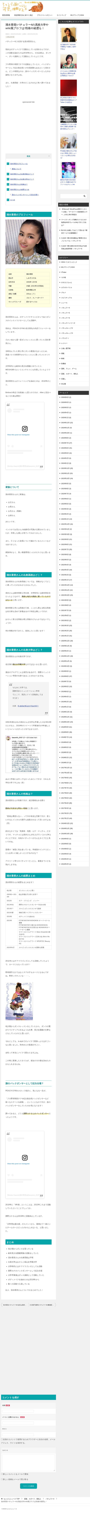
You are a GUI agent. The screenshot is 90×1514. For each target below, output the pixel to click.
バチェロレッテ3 (67, 333)
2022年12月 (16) (67, 524)
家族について (16, 169)
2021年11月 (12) (67, 590)
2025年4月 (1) (66, 412)
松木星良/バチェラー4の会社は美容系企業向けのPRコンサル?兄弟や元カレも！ (16, 1305)
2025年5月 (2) (66, 407)
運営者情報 (6, 15)
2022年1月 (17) (66, 580)
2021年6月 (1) (66, 615)
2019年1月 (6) (66, 707)
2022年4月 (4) (66, 565)
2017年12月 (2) (66, 767)
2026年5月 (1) (66, 402)
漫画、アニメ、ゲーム (69, 368)
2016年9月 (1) (66, 839)
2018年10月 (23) (67, 722)
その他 (63, 277)
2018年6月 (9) (66, 742)
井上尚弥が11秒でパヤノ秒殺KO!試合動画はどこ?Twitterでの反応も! (68, 100)
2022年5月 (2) (66, 560)
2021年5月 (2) (66, 620)
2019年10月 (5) (66, 666)
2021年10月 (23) (67, 595)
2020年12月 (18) (67, 641)
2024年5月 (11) (66, 453)
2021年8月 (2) (66, 605)
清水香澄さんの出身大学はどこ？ (22, 179)
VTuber (63, 272)
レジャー (64, 343)
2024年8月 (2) (66, 438)
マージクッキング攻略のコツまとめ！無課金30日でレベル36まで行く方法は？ (74, 222)
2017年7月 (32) (66, 788)
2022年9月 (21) (66, 539)
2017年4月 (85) (66, 803)
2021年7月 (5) (66, 610)
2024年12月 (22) (67, 422)
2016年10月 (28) (67, 833)
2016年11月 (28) (67, 828)
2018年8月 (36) (66, 732)
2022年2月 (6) (66, 575)
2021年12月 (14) (67, 585)
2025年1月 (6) (66, 417)
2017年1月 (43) (66, 818)
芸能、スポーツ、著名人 (69, 374)
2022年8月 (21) (66, 544)
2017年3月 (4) (66, 808)
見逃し (63, 379)
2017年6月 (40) (66, 793)
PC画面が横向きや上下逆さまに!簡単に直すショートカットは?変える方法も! (68, 154)
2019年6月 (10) (66, 686)
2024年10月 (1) (66, 433)
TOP (12, 1499)
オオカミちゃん (66, 282)
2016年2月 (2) (66, 864)
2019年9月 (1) (66, 671)
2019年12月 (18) (67, 656)
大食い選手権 (65, 348)
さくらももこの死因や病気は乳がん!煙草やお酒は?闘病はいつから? (68, 73)
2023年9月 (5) (66, 483)
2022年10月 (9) (66, 534)
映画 (62, 358)
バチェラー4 (10, 37)
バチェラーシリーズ (68, 323)
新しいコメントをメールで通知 (15, 1474)
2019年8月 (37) (66, 676)
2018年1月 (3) (66, 762)
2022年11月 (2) (66, 529)
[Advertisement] (28, 123)
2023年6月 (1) (66, 499)
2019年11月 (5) (66, 661)
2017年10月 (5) (66, 773)
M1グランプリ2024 (77, 15)
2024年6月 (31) (66, 448)
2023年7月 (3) (66, 494)
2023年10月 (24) (67, 478)
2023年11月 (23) (67, 473)
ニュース (64, 303)
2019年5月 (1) (66, 691)
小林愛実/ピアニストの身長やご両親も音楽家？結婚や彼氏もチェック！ (68, 127)
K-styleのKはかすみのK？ (28, 706)
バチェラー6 (65, 318)
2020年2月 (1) (66, 651)
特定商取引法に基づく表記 (23, 15)
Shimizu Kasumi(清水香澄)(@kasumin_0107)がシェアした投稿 (30, 466)
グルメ (63, 292)
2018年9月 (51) (66, 727)
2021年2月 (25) (66, 631)
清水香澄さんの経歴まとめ (19, 189)
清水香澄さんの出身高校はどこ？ (22, 174)
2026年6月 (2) (66, 397)
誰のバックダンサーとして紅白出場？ (25, 195)
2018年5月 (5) (66, 747)
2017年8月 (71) (66, 783)
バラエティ (65, 338)
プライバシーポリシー (44, 15)
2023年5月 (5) (66, 504)
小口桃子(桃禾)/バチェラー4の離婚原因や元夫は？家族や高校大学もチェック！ (43, 1305)
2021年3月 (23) (66, 625)
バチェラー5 (65, 313)
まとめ (12, 200)
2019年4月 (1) (66, 696)
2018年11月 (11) (66, 717)
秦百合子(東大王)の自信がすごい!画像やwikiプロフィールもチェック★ (68, 182)
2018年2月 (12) (66, 757)
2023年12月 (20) (67, 468)
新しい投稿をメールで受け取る (15, 1479)
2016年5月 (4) (66, 854)
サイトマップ (61, 15)
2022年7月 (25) (66, 549)
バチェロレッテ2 (67, 328)
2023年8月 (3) (66, 488)
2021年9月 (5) (66, 600)
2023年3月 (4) (66, 509)
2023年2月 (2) (66, 514)
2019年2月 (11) (66, 701)
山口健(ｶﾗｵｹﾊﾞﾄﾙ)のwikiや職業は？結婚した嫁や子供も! (68, 47)
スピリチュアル (66, 298)
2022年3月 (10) (66, 570)
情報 (62, 353)
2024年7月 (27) (66, 443)
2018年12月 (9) (66, 712)
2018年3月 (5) (66, 752)
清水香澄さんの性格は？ (19, 184)
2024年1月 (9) (66, 463)
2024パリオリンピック (69, 262)
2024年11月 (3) (66, 428)
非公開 (63, 384)
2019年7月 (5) (66, 681)
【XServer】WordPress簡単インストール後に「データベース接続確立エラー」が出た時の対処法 (74, 211)
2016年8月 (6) (66, 844)
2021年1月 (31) (66, 636)
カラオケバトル (66, 287)
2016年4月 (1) (66, 859)
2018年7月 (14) (66, 737)
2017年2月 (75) (66, 813)
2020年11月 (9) (66, 646)
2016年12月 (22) (67, 823)
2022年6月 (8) (66, 554)
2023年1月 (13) (66, 519)
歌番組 (63, 363)
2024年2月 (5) (66, 458)
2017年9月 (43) (66, 778)
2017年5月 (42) (66, 798)
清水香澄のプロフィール (19, 164)
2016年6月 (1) (66, 849)
